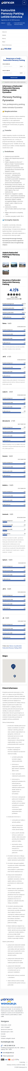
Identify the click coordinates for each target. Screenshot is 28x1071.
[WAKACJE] (8, 1003)
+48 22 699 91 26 (9, 1046)
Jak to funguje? (5, 1027)
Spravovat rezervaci (7, 1029)
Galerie (4, 35)
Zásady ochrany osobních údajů (16, 1065)
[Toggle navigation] (24, 2)
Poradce (3, 1036)
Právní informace (7, 45)
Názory (4, 38)
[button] (13, 667)
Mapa (3, 42)
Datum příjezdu (6, 64)
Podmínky (22, 1062)
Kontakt (3, 1034)
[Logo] (8, 2)
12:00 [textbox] (21, 66)
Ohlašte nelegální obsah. (8, 1038)
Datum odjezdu (6, 70)
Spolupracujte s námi (7, 1032)
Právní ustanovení (8, 1056)
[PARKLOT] (7, 999)
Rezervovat (14, 77)
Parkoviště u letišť (6, 1025)
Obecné (4, 32)
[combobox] (22, 66)
